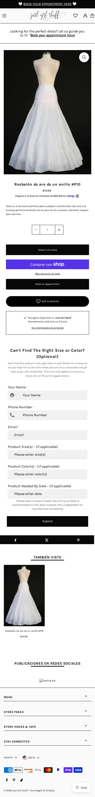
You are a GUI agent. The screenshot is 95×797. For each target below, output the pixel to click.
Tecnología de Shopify (42, 790)
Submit (47, 521)
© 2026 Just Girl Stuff (16, 790)
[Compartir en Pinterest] (78, 539)
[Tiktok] (21, 780)
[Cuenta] (85, 16)
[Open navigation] (14, 15)
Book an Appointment (48, 284)
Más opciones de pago (47, 273)
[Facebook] (7, 780)
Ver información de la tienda (48, 327)
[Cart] (92, 16)
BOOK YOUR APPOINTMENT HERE (47, 4)
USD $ (31, 757)
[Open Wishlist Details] (75, 15)
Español (8, 757)
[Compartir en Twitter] (47, 539)
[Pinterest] (14, 780)
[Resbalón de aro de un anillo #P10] (24, 595)
